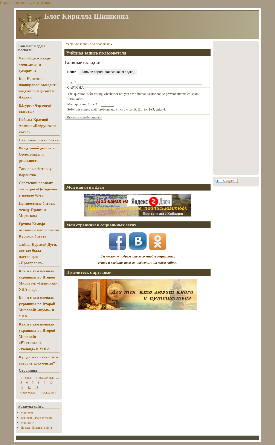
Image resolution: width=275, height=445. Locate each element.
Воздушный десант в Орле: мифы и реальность (37, 154)
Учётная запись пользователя (88, 43)
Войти (71, 71)
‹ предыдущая (44, 377)
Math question (78, 104)
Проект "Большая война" (37, 427)
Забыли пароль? (107, 71)
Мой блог (27, 413)
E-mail (70, 82)
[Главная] (30, 35)
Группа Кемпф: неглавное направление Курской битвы (39, 230)
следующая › (28, 392)
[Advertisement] (137, 150)
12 (29, 387)
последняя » (48, 392)
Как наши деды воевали (36, 418)
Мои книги (28, 423)
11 (21, 387)
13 (36, 387)
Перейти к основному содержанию (26, 2)
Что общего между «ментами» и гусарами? (35, 64)
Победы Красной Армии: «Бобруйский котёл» (37, 126)
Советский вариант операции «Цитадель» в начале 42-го (38, 189)
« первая (25, 377)
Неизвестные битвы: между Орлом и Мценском (37, 209)
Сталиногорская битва (39, 140)
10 (50, 382)
